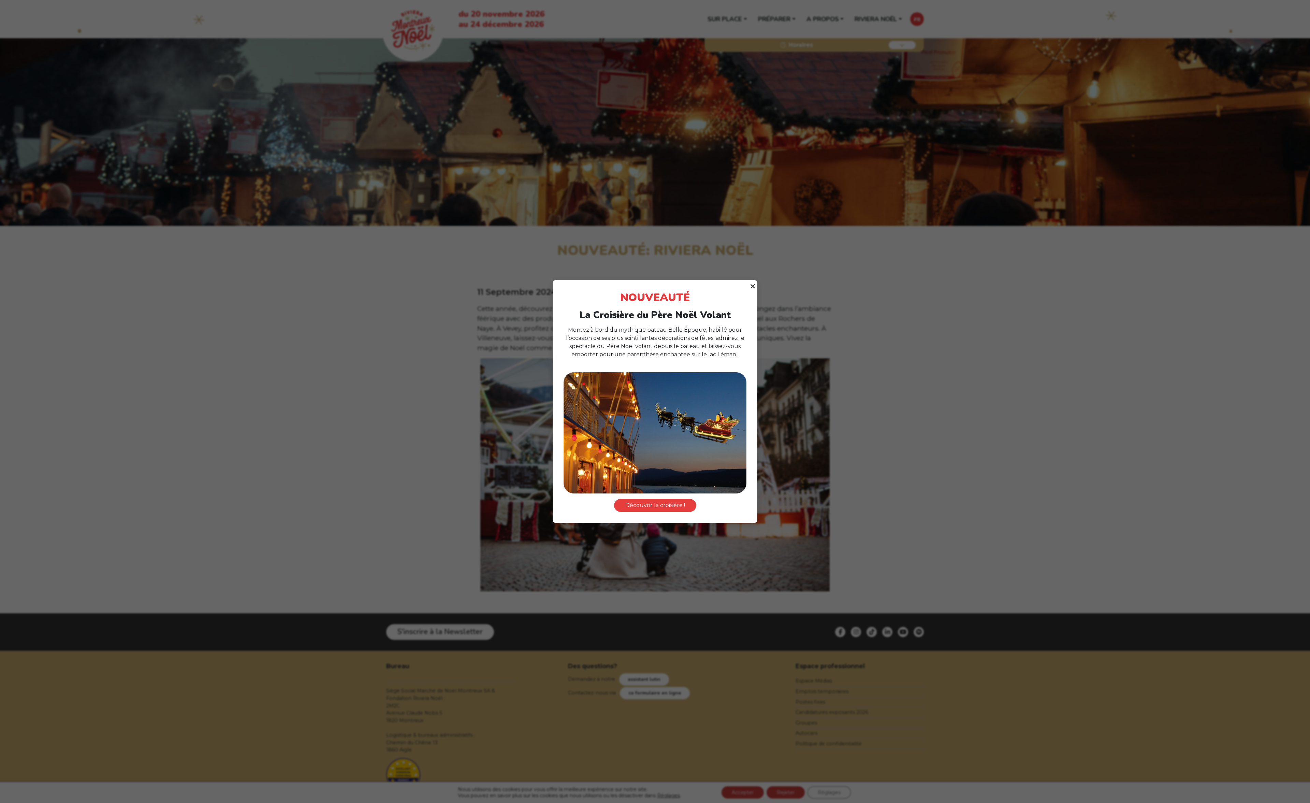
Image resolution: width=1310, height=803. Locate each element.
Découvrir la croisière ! (655, 505)
